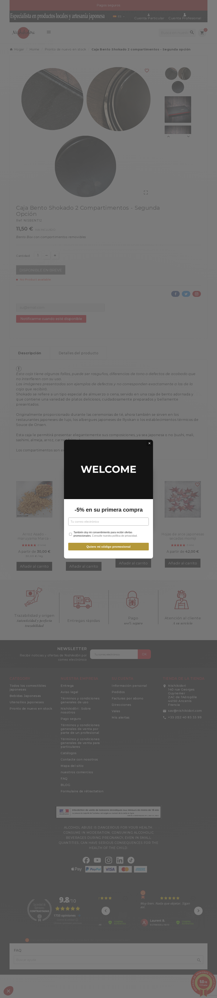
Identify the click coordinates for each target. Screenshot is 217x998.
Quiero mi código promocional (108, 546)
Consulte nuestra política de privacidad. (115, 535)
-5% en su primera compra (109, 509)
